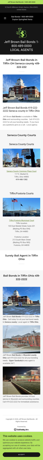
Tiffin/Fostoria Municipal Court (21, 220)
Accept (21, 454)
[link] (21, 32)
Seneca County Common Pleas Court (21, 171)
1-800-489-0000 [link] (27, 17)
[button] (5, 18)
